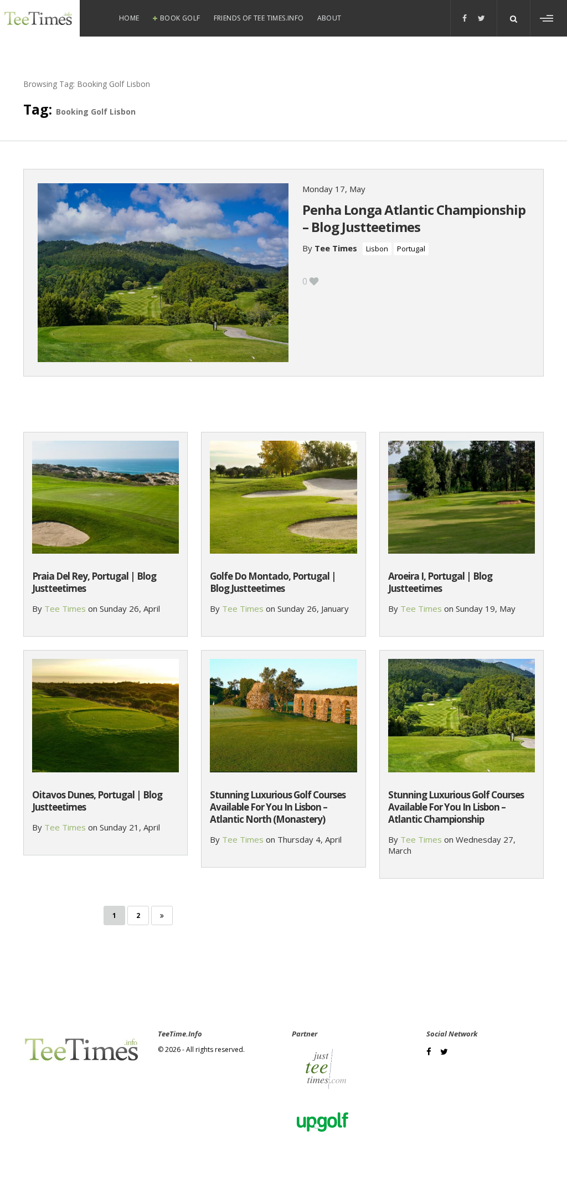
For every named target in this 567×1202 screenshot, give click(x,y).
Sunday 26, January (313, 608)
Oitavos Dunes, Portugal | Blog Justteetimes (97, 800)
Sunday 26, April (130, 608)
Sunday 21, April (130, 827)
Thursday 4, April (309, 839)
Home (129, 18)
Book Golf (180, 18)
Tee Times (336, 248)
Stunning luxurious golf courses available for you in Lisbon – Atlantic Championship (456, 807)
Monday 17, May (333, 188)
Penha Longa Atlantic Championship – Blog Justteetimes (413, 218)
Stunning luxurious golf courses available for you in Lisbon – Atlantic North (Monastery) (278, 807)
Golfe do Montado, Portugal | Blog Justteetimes (273, 582)
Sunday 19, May (486, 608)
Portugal (411, 249)
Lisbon (377, 249)
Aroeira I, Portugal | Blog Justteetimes (440, 582)
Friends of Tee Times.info (259, 18)
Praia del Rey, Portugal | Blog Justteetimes (94, 582)
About (329, 18)
